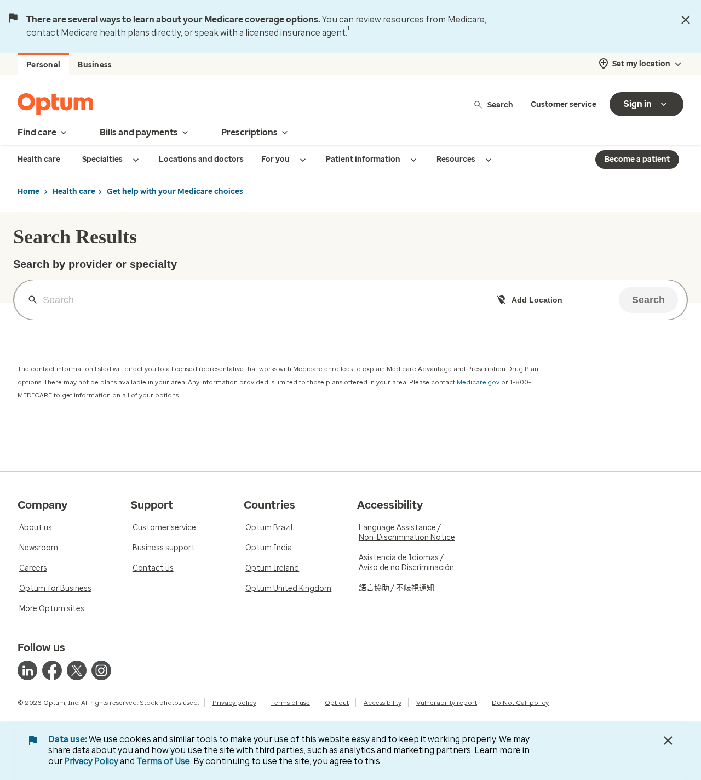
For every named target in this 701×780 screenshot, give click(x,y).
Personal (43, 65)
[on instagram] (101, 670)
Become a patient (637, 159)
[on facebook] (52, 670)
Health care (74, 191)
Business (95, 65)
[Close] (685, 19)
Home (28, 191)
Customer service (563, 104)
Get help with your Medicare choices (175, 191)
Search (500, 104)
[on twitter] (77, 670)
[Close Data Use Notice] (668, 740)
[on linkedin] (27, 670)
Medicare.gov (478, 382)
